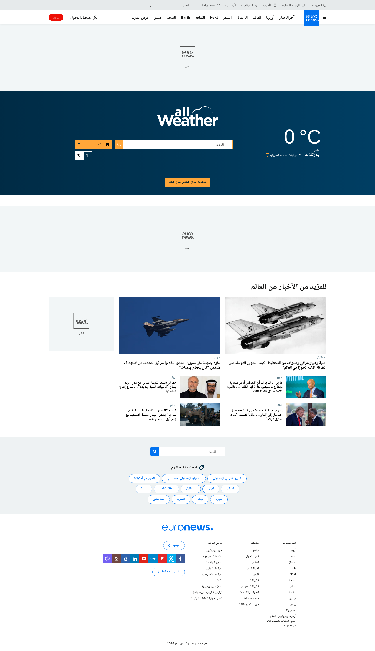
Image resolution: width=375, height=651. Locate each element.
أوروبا (270, 17)
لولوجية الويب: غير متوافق (207, 592)
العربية (318, 5)
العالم (257, 17)
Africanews (251, 598)
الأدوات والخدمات (249, 592)
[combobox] (171, 5)
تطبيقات (254, 580)
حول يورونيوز (214, 550)
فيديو (158, 17)
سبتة (144, 489)
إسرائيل (321, 357)
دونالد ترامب (166, 489)
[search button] (149, 5)
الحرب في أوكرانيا (144, 478)
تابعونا (255, 574)
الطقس (255, 562)
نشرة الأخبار (252, 556)
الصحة (171, 17)
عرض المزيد (215, 543)
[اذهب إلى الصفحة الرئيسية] (311, 18)
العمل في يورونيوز (212, 586)
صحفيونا (291, 610)
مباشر (56, 17)
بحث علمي (158, 499)
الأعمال (242, 17)
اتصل (219, 580)
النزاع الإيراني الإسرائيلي (227, 478)
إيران (173, 377)
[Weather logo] (187, 119)
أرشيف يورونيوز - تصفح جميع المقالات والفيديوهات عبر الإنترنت (281, 621)
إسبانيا (230, 489)
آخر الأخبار (287, 17)
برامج (293, 604)
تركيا (200, 499)
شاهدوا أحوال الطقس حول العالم (188, 182)
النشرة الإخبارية (170, 572)
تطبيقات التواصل (249, 586)
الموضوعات (289, 543)
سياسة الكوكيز (214, 568)
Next (214, 17)
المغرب (181, 499)
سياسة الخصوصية (212, 574)
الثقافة (200, 17)
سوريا (216, 357)
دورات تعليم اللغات (249, 604)
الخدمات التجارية (212, 556)
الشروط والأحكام (213, 562)
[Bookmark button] (266, 155)
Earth (185, 17)
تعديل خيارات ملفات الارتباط (206, 598)
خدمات (255, 543)
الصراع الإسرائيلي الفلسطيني (183, 478)
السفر (227, 17)
